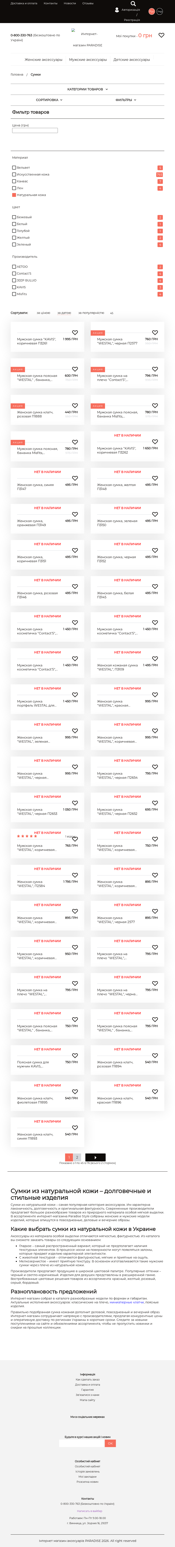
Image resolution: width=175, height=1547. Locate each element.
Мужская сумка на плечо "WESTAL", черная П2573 (117, 992)
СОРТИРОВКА (47, 100)
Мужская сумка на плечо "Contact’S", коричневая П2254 (112, 378)
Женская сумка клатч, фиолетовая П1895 (35, 1100)
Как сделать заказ (87, 1379)
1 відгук (70, 836)
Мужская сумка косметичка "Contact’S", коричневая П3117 (36, 631)
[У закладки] (75, 332)
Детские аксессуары (132, 59)
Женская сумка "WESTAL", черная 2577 (116, 920)
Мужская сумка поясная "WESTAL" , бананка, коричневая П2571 (37, 378)
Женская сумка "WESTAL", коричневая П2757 (116, 739)
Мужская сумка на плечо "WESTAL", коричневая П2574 (112, 956)
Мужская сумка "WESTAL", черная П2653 (37, 812)
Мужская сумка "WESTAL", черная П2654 (117, 775)
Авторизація (130, 9)
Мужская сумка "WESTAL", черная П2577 (117, 341)
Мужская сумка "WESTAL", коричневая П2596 (116, 848)
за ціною (43, 313)
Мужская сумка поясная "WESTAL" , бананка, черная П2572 (37, 1028)
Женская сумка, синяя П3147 (35, 487)
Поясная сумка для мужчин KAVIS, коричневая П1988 (33, 1064)
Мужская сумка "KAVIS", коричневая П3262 (116, 450)
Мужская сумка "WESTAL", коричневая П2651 (36, 848)
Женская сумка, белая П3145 (115, 595)
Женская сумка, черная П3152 (116, 559)
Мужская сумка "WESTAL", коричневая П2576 (36, 956)
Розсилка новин (87, 1482)
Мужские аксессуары (88, 59)
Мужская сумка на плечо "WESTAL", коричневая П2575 (32, 992)
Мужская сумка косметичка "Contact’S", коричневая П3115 (36, 667)
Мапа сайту (87, 1400)
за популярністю (91, 313)
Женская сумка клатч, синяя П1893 (35, 1136)
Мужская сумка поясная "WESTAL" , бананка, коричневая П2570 (117, 1028)
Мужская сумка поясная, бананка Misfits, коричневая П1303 (117, 414)
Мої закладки (87, 1476)
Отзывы (87, 3)
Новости (70, 3)
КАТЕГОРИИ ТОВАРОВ (85, 89)
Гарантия (87, 1390)
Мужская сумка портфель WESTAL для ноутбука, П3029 (35, 703)
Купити (47, 326)
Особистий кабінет (87, 1466)
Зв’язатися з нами (87, 1395)
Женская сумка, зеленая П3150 (117, 523)
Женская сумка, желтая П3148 (116, 487)
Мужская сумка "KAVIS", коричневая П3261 (36, 341)
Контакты (50, 3)
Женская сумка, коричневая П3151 (31, 559)
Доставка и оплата (24, 3)
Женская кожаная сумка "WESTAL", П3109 (117, 667)
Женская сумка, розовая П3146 (37, 595)
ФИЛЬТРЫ (124, 100)
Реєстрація (132, 20)
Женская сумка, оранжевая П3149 (31, 523)
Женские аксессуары (44, 59)
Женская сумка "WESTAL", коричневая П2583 (36, 920)
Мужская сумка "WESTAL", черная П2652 (117, 812)
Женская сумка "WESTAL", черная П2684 (32, 775)
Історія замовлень (88, 1471)
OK (110, 1443)
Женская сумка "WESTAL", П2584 (31, 884)
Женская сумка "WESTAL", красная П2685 (112, 703)
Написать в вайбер (89, 1511)
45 (111, 313)
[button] (145, 35)
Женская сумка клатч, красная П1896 (115, 1100)
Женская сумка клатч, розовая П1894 (115, 1064)
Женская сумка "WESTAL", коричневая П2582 (116, 884)
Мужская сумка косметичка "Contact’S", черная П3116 (116, 631)
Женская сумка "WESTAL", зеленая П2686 (32, 739)
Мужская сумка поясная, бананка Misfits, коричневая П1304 (37, 451)
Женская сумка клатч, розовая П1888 (35, 414)
